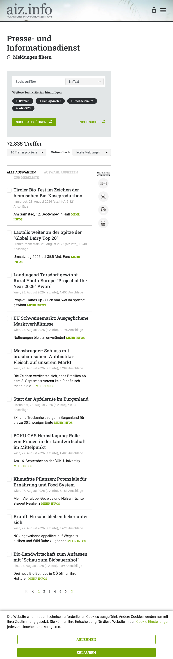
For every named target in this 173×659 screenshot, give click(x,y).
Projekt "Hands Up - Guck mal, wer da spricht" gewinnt (49, 302)
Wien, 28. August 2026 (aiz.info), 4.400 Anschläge (48, 292)
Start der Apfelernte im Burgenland (51, 399)
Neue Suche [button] (90, 122)
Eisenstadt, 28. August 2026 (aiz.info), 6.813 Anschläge (45, 407)
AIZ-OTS (25, 108)
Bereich (24, 101)
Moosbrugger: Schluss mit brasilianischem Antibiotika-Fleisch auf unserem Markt (44, 356)
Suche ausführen (31, 122)
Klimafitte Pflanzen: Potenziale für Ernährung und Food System (50, 482)
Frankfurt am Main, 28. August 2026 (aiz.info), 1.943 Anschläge (50, 246)
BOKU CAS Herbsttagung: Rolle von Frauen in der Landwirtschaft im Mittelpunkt (50, 441)
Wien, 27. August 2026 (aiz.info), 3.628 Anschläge (48, 528)
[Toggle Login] (153, 10)
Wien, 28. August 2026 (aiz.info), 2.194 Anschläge (48, 330)
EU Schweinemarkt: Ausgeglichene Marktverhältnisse (51, 321)
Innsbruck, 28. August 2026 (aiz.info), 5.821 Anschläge (44, 204)
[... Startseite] (29, 10)
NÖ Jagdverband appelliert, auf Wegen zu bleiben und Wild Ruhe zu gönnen (50, 538)
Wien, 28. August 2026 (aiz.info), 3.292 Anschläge (48, 368)
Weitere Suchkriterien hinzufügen (37, 92)
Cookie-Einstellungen (152, 621)
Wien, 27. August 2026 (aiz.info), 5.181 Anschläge (48, 491)
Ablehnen (86, 639)
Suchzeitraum (83, 101)
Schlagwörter (51, 101)
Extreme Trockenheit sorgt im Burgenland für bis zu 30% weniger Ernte (49, 420)
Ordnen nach (60, 152)
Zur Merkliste (26, 177)
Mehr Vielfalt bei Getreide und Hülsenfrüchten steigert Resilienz (50, 501)
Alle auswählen (21, 172)
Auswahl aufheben (60, 172)
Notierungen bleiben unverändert (49, 337)
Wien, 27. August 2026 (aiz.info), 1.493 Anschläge (48, 453)
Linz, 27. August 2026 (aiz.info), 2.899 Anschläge (48, 566)
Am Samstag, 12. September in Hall (47, 216)
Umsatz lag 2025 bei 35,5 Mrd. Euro (47, 259)
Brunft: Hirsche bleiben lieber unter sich (51, 519)
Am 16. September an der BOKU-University (47, 463)
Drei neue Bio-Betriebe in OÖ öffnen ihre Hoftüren (45, 576)
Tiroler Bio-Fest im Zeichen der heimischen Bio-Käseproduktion (48, 192)
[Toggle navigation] (163, 10)
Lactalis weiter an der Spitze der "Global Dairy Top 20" (48, 235)
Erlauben (86, 652)
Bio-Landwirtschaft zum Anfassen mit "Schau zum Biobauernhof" (50, 557)
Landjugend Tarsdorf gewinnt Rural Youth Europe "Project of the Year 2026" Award (50, 280)
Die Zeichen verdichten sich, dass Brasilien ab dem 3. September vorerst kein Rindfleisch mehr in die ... (50, 381)
